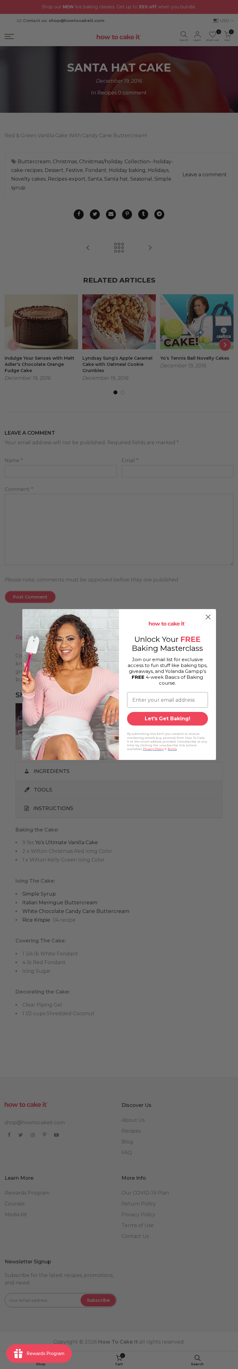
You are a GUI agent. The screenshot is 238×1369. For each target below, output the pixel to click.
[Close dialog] (208, 617)
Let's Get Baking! (167, 719)
